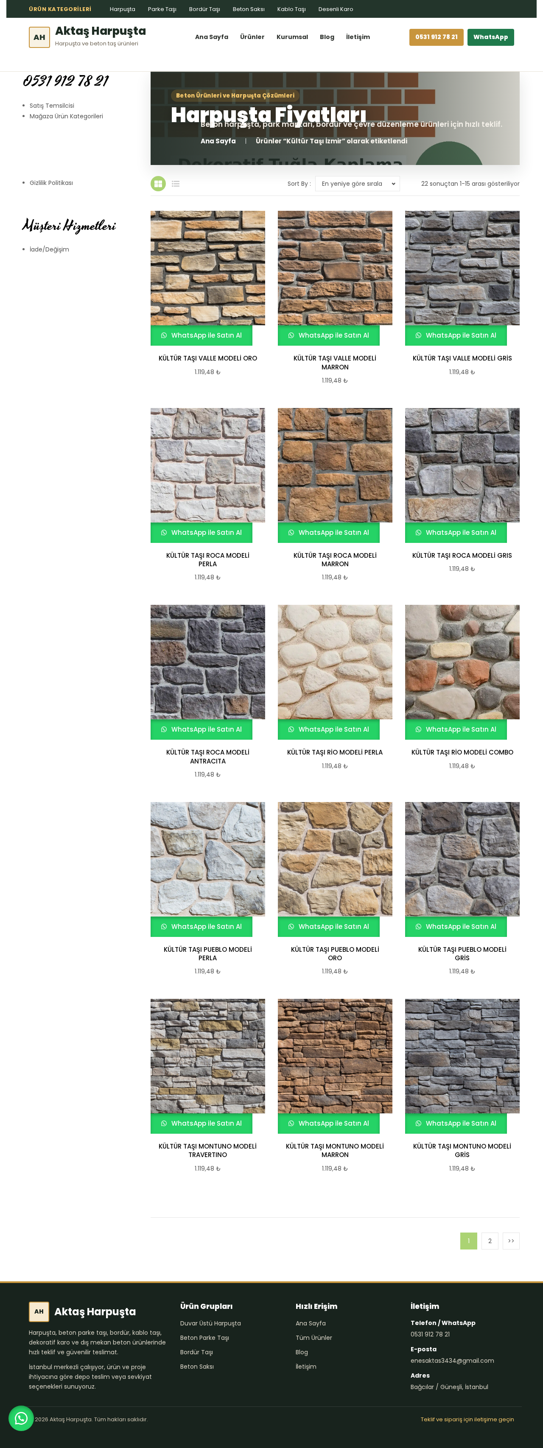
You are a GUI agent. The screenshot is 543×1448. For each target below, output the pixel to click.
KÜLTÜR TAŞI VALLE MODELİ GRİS (462, 358)
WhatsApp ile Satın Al (206, 335)
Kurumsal (292, 37)
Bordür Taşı (204, 9)
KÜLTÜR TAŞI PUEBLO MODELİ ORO (335, 953)
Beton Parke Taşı (204, 1337)
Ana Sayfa (211, 37)
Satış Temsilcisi (52, 105)
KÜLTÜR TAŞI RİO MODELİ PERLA (335, 752)
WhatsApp (490, 37)
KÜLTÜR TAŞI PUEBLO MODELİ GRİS (462, 953)
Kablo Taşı (291, 9)
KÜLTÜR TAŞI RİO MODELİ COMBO (462, 752)
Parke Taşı (162, 9)
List (175, 183)
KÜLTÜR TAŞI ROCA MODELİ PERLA (207, 559)
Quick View (204, 278)
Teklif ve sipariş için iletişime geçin (467, 1419)
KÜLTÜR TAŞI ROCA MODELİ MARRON (335, 559)
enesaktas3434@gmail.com (452, 1360)
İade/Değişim (49, 249)
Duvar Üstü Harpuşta (210, 1323)
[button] (21, 1418)
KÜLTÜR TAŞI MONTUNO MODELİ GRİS (462, 1150)
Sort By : (299, 183)
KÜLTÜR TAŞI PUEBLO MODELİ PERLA (208, 953)
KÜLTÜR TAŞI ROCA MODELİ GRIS (462, 555)
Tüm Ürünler (314, 1337)
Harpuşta (122, 9)
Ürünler (252, 37)
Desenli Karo (336, 9)
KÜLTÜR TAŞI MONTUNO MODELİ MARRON (335, 1150)
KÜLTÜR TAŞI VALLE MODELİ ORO (208, 358)
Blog (327, 37)
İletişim (358, 37)
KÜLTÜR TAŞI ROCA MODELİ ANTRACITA (207, 756)
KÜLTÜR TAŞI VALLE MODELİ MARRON (335, 362)
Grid (158, 183)
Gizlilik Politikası (51, 183)
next (511, 1241)
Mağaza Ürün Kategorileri (66, 116)
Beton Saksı (249, 9)
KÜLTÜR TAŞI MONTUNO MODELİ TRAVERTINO (208, 1150)
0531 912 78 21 (436, 37)
